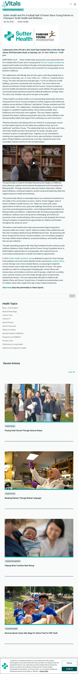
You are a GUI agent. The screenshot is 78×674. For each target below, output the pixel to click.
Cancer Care (7, 315)
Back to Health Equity (13, 10)
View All (71, 372)
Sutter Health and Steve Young (21, 258)
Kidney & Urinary (9, 330)
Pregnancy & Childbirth (11, 337)
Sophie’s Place (58, 261)
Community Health (11, 628)
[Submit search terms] (71, 4)
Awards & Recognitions (12, 561)
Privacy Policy (43, 671)
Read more (6, 287)
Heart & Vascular (9, 326)
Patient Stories (10, 426)
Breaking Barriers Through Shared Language (23, 498)
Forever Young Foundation (51, 62)
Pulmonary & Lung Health (12, 344)
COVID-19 (6, 319)
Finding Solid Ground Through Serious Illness (23, 430)
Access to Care (10, 493)
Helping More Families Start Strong (19, 565)
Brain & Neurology (9, 311)
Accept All (69, 669)
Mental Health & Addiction (12, 333)
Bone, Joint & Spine (10, 308)
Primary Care (7, 341)
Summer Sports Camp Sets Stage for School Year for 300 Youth (31, 633)
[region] (39, 666)
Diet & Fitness (8, 322)
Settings (69, 663)
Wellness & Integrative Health (14, 348)
